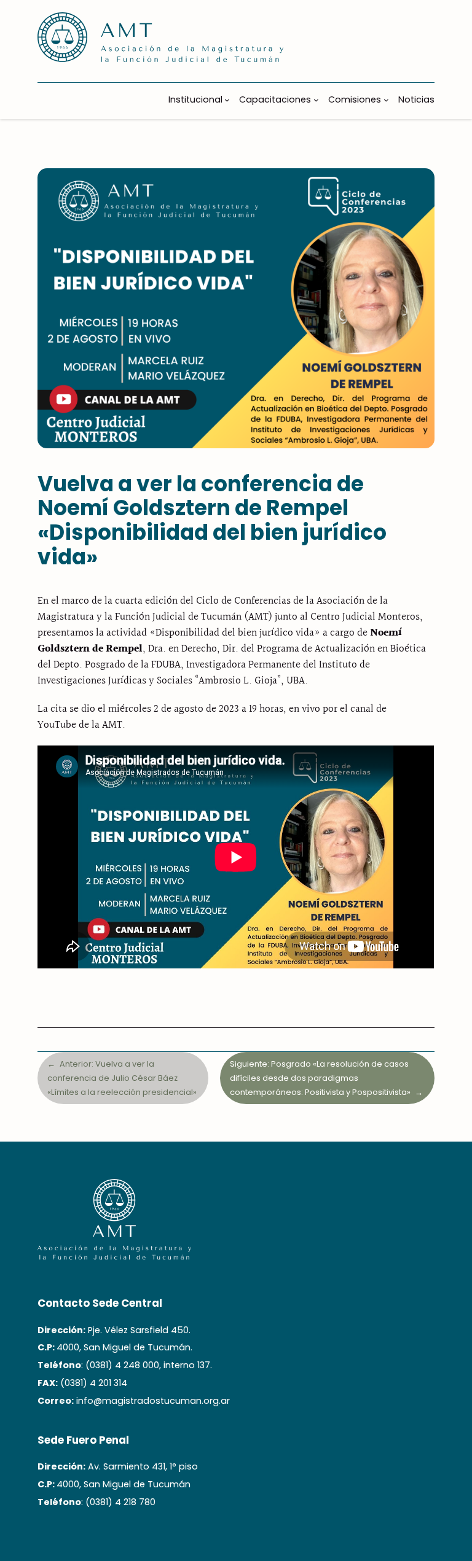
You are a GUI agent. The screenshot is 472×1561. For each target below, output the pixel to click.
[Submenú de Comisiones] (386, 100)
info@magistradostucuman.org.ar (153, 1401)
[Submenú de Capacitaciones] (316, 100)
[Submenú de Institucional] (227, 100)
